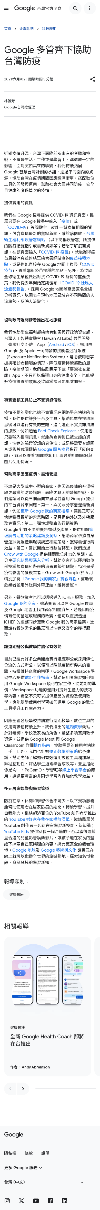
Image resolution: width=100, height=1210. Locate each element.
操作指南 (42, 745)
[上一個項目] (10, 1089)
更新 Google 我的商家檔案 (45, 511)
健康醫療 (16, 894)
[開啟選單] (6, 8)
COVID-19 (17, 227)
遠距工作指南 (37, 677)
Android (56, 344)
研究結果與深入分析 (30, 560)
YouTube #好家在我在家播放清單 (39, 819)
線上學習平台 (74, 770)
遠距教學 (74, 727)
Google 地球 (24, 850)
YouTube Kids (16, 831)
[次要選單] (90, 8)
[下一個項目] (23, 1089)
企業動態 (26, 28)
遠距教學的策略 (63, 751)
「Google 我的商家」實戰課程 (49, 579)
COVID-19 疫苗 (54, 252)
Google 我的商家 (20, 603)
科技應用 (49, 28)
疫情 (65, 221)
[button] (93, 79)
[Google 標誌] (13, 1135)
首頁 (7, 28)
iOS (70, 344)
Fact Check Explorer (57, 431)
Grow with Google (21, 554)
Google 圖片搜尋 (53, 449)
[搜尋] (75, 8)
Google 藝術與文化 (58, 850)
